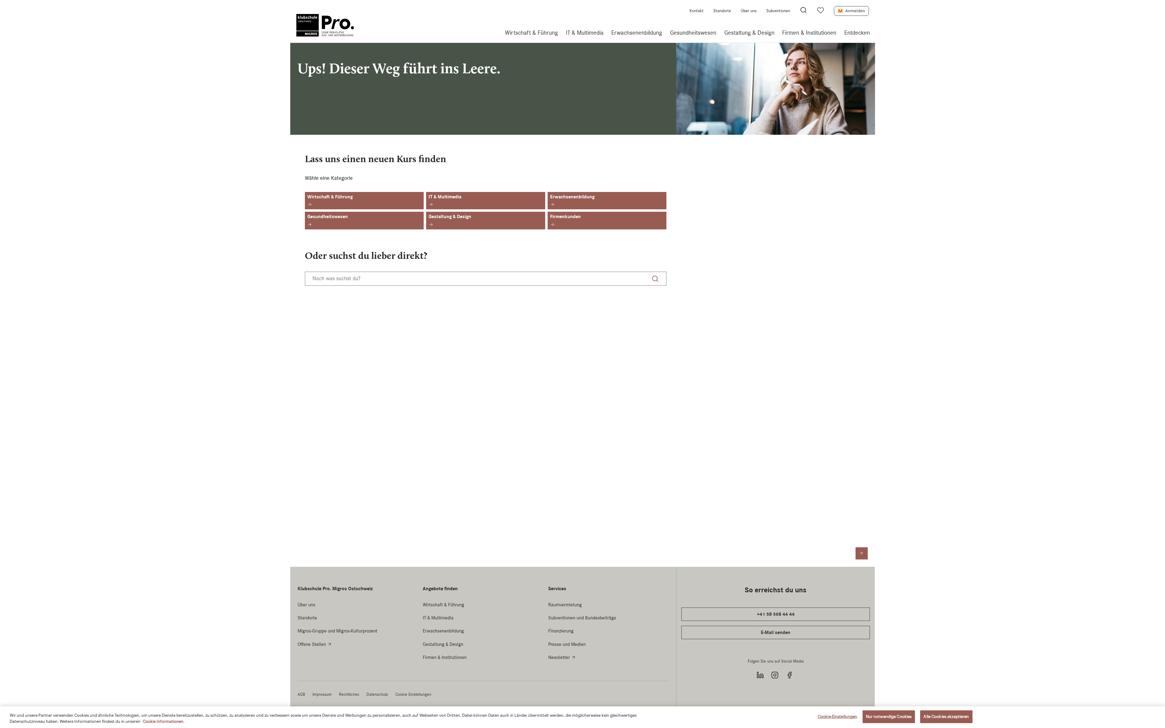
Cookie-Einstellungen (837, 717)
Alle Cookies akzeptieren (946, 717)
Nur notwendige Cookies (889, 717)
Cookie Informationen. (164, 721)
